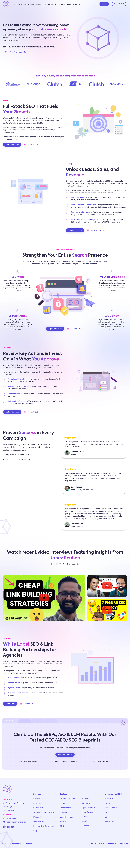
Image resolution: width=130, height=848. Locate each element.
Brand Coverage (73, 4)
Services (16, 4)
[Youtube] (12, 826)
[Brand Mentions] (17, 310)
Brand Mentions (18, 316)
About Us (52, 4)
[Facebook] (4, 826)
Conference (29, 4)
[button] (44, 598)
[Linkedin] (8, 826)
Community (41, 4)
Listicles (61, 4)
